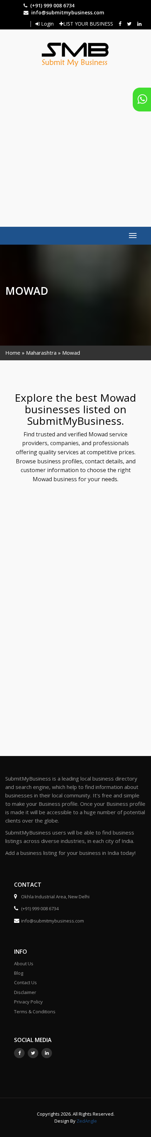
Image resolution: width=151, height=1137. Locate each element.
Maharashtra (41, 352)
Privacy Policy (28, 1002)
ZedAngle (86, 1121)
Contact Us (25, 982)
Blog (18, 973)
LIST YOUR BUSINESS (88, 23)
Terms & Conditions (34, 1011)
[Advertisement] (75, 143)
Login (47, 23)
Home (12, 352)
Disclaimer (25, 992)
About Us (23, 963)
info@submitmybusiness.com (67, 12)
